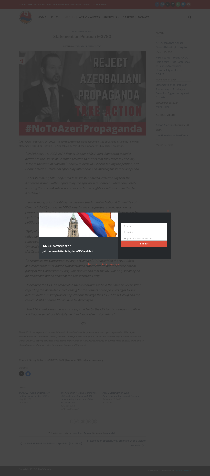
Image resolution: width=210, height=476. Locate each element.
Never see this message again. (105, 264)
